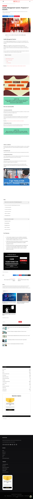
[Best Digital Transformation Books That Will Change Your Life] (9, 297)
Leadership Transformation (6, 381)
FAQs (7, 61)
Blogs (3, 370)
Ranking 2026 (4, 470)
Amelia (3, 284)
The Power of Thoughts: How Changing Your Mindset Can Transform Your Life (16, 331)
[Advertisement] (16, 70)
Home (3, 3)
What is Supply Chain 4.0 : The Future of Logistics (9, 280)
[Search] (29, 1)
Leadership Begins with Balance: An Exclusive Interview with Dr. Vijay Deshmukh (17, 339)
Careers (3, 455)
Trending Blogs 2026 (5, 464)
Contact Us (3, 453)
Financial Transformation (5, 378)
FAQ (3, 456)
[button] (30, 496)
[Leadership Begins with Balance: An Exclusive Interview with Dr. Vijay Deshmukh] (4, 340)
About (3, 450)
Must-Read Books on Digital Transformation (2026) (8, 314)
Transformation (4, 389)
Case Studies (4, 375)
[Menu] (3, 1)
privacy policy (21, 263)
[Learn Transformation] (16, 1)
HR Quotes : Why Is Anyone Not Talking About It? (23, 280)
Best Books (4, 465)
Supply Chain (4, 387)
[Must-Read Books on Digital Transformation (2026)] (9, 309)
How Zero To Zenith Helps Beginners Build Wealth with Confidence (15, 343)
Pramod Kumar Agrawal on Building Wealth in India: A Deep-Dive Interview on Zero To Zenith (18, 335)
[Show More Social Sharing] (21, 16)
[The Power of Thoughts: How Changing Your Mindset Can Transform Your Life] (4, 332)
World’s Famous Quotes (5, 467)
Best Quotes (4, 369)
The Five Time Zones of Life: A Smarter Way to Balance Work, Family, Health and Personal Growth (18, 328)
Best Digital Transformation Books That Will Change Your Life (8, 303)
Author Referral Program (5, 458)
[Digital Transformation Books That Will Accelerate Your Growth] (24, 297)
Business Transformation (5, 373)
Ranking (3, 384)
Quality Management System (10, 58)
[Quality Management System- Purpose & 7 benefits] (16, 25)
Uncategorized (4, 390)
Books (3, 372)
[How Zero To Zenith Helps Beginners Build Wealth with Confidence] (4, 344)
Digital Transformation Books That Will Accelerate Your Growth (23, 303)
